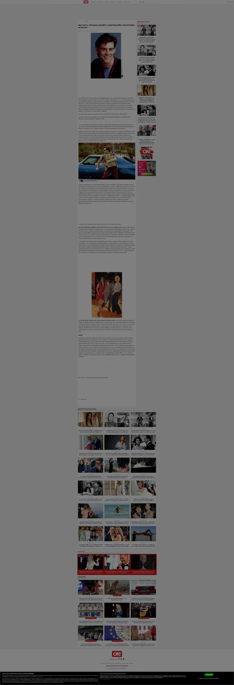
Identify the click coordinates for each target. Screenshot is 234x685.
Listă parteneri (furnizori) (105, 679)
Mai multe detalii (40, 676)
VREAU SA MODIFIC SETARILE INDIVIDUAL (209, 678)
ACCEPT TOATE (209, 674)
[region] (117, 678)
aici (20, 681)
